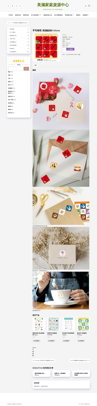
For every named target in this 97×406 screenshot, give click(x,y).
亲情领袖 (12, 29)
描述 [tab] (36, 65)
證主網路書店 (58, 15)
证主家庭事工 (35, 15)
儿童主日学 (12, 38)
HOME (11, 15)
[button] (57, 36)
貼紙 (79, 54)
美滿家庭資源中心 (53, 5)
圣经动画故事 (13, 45)
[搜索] (26, 69)
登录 (46, 386)
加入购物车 (70, 49)
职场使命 (12, 48)
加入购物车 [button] (36, 340)
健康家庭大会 (48, 15)
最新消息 (18, 15)
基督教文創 (68, 15)
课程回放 (26, 15)
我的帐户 (85, 15)
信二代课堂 (12, 32)
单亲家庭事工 (13, 42)
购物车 (78, 15)
